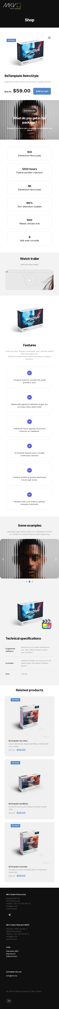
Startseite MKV (12, 951)
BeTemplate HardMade (18, 804)
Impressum (11, 954)
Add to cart (42, 91)
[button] (29, 280)
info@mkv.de (11, 976)
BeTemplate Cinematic (18, 867)
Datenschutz (11, 956)
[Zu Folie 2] (29, 581)
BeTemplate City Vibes (18, 741)
